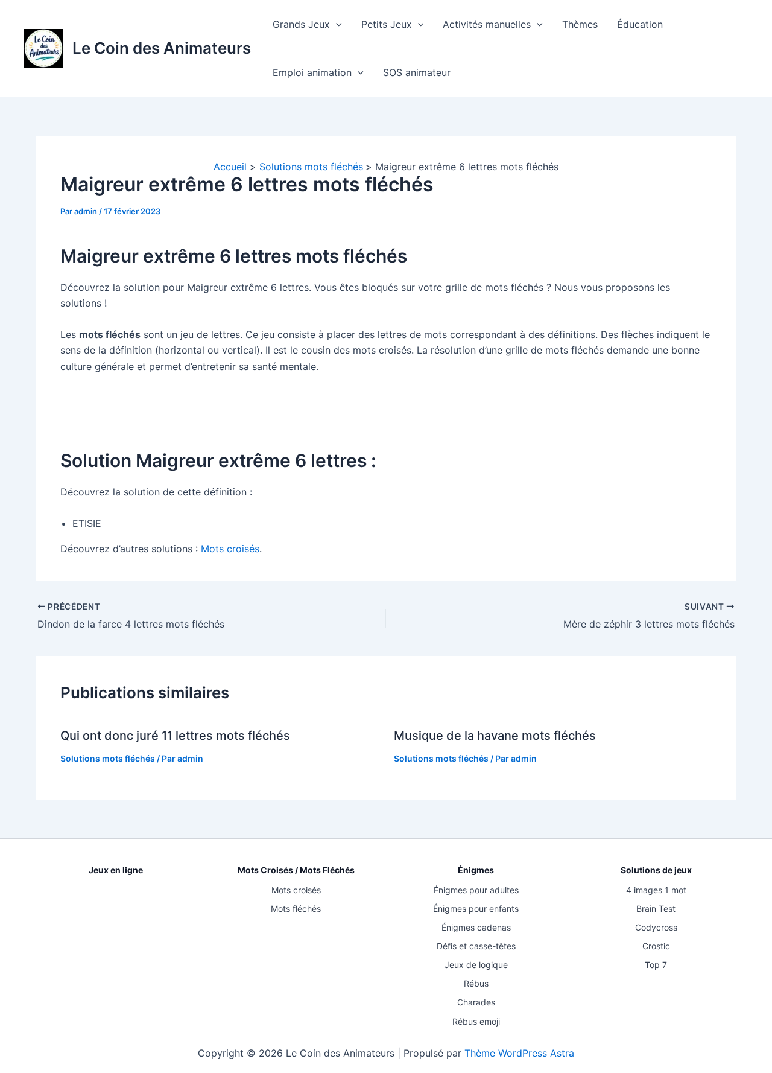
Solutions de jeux (656, 870)
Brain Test (656, 908)
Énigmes (476, 870)
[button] (336, 24)
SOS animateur (417, 72)
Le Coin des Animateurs (161, 48)
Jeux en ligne (116, 870)
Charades (476, 1002)
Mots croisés (230, 549)
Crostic (656, 946)
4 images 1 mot (656, 890)
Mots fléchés (296, 908)
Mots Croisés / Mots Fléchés (296, 870)
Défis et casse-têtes (476, 946)
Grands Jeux (301, 24)
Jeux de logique (476, 965)
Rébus (476, 983)
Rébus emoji (476, 1021)
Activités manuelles (487, 24)
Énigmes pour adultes (476, 890)
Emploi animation (312, 72)
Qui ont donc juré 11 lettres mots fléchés (175, 735)
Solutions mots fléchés (107, 758)
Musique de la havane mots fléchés (495, 735)
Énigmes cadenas (476, 927)
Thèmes (580, 24)
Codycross (656, 927)
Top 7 (656, 965)
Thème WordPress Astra (519, 1053)
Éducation (640, 24)
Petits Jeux (386, 24)
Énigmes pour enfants (476, 908)
